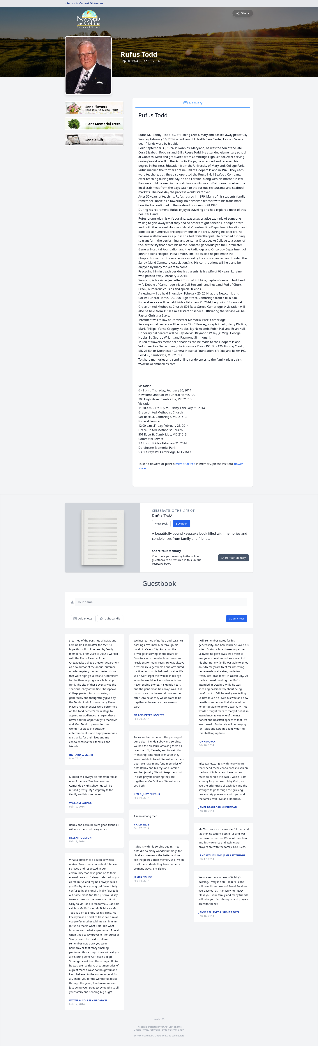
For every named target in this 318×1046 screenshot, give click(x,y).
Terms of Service (169, 1029)
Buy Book (181, 523)
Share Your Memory (233, 557)
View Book (161, 523)
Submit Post (236, 618)
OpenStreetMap (163, 1035)
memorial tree (185, 464)
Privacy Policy (149, 1029)
